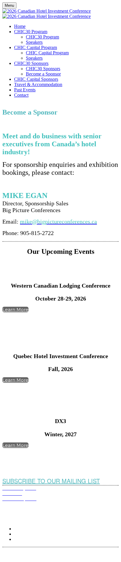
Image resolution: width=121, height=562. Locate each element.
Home (20, 26)
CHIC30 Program (30, 31)
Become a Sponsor (43, 73)
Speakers (34, 42)
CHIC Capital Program (35, 47)
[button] (15, 309)
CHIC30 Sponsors (31, 63)
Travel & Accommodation (38, 84)
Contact (21, 95)
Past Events (25, 89)
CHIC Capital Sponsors (36, 79)
